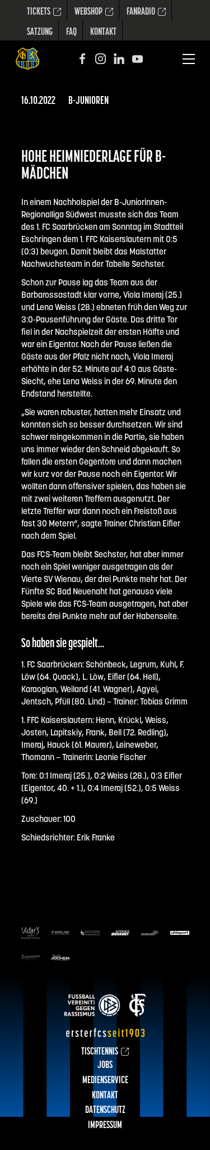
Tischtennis (99, 1052)
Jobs (105, 1066)
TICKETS (38, 12)
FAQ (71, 33)
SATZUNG (40, 33)
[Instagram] (100, 58)
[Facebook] (82, 58)
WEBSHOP (88, 12)
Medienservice (105, 1081)
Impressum (105, 1126)
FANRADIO (141, 12)
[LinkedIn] (119, 58)
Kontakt (103, 33)
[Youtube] (137, 58)
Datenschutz (105, 1111)
